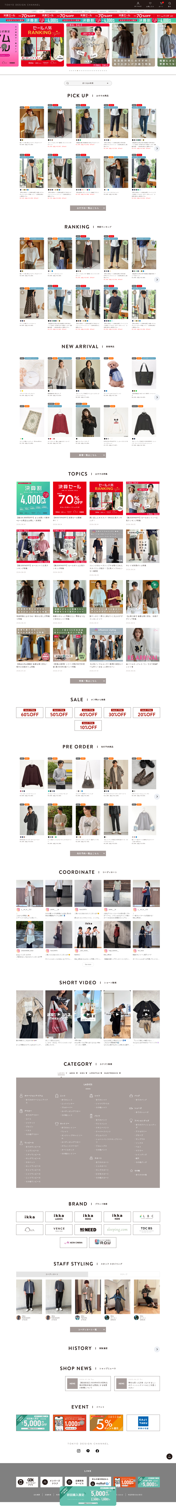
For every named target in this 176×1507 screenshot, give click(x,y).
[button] (4, 47)
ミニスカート (101, 1166)
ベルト (138, 1147)
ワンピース (29, 1143)
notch (94, 11)
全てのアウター (32, 1115)
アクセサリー (141, 1131)
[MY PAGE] (138, 5)
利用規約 (59, 1495)
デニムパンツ (101, 1135)
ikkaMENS (50, 11)
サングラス (140, 1139)
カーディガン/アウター (71, 1111)
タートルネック (68, 1150)
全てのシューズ (142, 1112)
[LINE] (88, 1451)
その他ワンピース (33, 1181)
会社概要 (37, 1495)
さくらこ (114, 1318)
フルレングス (101, 1146)
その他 (137, 1171)
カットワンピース (33, 1166)
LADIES (88, 1084)
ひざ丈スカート (102, 1174)
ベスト (28, 1130)
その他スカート (102, 1178)
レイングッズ (141, 1154)
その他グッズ (141, 1162)
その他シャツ (101, 1107)
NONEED (113, 11)
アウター (28, 1111)
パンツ (97, 1116)
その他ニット (67, 1115)
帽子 (137, 1158)
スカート (98, 1158)
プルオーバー (67, 1107)
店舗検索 (48, 1495)
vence (103, 11)
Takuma (84, 1318)
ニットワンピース (33, 1178)
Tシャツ (65, 1131)
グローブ (139, 1135)
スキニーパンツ (102, 1128)
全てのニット (67, 1100)
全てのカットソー (69, 1128)
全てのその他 (141, 1175)
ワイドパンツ (101, 1124)
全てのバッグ (141, 1100)
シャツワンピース (33, 1174)
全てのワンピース (33, 1147)
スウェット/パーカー (70, 1146)
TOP (41, 11)
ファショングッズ (141, 1121)
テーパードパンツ (103, 1131)
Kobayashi (26, 1318)
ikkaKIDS (77, 11)
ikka (87, 11)
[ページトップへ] (169, 1457)
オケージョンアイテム (34, 1096)
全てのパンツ (101, 1120)
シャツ (97, 1096)
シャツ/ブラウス (102, 1104)
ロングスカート (102, 1170)
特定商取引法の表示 (135, 1495)
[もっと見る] (88, 1329)
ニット (63, 1096)
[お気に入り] (150, 5)
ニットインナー (68, 1104)
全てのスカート (102, 1162)
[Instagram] (78, 1451)
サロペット (30, 1162)
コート (28, 1119)
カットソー (64, 1123)
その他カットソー (69, 1154)
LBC (34, 11)
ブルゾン (29, 1127)
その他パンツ (101, 1150)
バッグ (137, 1096)
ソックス (139, 1143)
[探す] (169, 5)
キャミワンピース (33, 1170)
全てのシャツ (101, 1100)
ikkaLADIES (64, 11)
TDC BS (124, 11)
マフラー (139, 1151)
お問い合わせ (118, 1495)
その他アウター (32, 1134)
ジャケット (30, 1123)
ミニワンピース (32, 1151)
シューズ (138, 1108)
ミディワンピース (33, 1154)
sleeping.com (137, 11)
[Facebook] (97, 1451)
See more (88, 964)
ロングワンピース (33, 1158)
